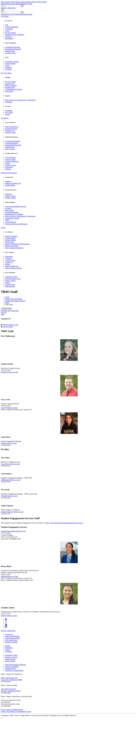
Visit (6, 25)
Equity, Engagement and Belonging (17, 244)
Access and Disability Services (15, 206)
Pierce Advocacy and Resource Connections (20, 100)
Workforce (8, 102)
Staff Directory (10, 286)
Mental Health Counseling (14, 214)
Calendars (8, 258)
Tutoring (8, 169)
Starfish (20, 4)
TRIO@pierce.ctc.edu (10, 325)
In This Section (6, 308)
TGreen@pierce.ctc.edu (9, 408)
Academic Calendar (12, 62)
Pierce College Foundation (14, 248)
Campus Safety (10, 260)
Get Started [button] (5, 16)
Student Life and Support (13, 299)
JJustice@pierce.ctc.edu (9, 616)
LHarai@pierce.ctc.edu (9, 443)
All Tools (8, 69)
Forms (7, 65)
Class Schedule (10, 63)
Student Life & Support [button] (9, 173)
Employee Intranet (11, 642)
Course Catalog (10, 159)
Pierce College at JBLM (13, 268)
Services (4, 312)
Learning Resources (12, 161)
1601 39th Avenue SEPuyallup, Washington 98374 (11, 690)
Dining (7, 264)
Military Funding (11, 85)
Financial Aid (9, 83)
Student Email (27, 4)
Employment (9, 242)
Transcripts (9, 167)
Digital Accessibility (12, 666)
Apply (7, 31)
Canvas (9, 4)
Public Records (10, 659)
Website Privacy (10, 668)
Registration (9, 38)
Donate (7, 646)
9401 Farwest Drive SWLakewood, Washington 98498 (11, 679)
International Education (13, 49)
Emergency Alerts (11, 655)
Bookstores (9, 256)
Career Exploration (11, 27)
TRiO (7, 303)
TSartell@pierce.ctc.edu (9, 496)
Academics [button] (4, 118)
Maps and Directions (12, 636)
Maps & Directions (11, 266)
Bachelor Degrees (11, 129)
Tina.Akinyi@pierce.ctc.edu (10, 464)
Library (7, 163)
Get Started (9, 29)
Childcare (8, 194)
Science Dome (10, 284)
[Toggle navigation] (2, 10)
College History (10, 238)
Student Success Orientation (14, 34)
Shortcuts (4, 4)
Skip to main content (8, 2)
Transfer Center (10, 53)
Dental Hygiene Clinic (12, 279)
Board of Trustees (11, 236)
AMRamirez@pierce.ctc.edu (10, 480)
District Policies (10, 240)
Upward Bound (10, 222)
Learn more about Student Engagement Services (66, 523)
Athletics (8, 181)
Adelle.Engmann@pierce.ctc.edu (12, 512)
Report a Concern (11, 657)
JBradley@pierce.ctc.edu (9, 372)
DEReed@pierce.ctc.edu (9, 576)
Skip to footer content (39, 2)
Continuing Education (12, 47)
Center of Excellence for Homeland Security (16, 711)
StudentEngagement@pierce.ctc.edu (13, 531)
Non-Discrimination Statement (15, 665)
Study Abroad (10, 149)
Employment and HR (12, 638)
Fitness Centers (10, 196)
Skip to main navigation (23, 2)
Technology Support (12, 218)
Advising (8, 36)
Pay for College (10, 33)
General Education (11, 143)
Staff (2, 314)
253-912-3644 (8, 327)
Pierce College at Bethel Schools (12, 710)
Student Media (10, 185)
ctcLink (14, 4)
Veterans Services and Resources (16, 224)
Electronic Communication (14, 670)
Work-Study (9, 91)
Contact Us (9, 262)
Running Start (10, 51)
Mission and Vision (11, 246)
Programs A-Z (10, 130)
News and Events (11, 640)
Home (7, 297)
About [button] (3, 227)
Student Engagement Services (15, 301)
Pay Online (9, 112)
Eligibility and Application (10, 311)
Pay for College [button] (6, 73)
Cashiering (9, 110)
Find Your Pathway (11, 127)
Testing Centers (10, 165)
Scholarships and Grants (13, 89)
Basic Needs (9, 210)
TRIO (7, 220)
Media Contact (10, 661)
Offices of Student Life (13, 183)
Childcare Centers (11, 277)
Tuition (7, 114)
